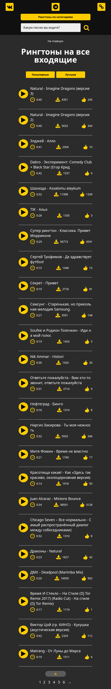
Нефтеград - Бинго (46, 403)
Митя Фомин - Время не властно (59, 451)
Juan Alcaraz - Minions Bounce (55, 498)
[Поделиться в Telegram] (56, 7)
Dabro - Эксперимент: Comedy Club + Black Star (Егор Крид (61, 164)
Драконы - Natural (46, 551)
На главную (55, 41)
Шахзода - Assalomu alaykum (55, 188)
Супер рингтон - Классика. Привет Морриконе (60, 233)
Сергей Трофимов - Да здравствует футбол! (61, 259)
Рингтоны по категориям (55, 17)
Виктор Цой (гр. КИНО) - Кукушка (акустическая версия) (59, 627)
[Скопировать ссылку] (101, 7)
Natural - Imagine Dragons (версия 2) (59, 117)
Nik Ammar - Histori (46, 356)
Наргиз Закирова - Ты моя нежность (60, 427)
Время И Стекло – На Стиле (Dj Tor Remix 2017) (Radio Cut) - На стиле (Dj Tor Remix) (60, 598)
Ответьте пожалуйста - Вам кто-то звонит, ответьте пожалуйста (60, 380)
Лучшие (70, 74)
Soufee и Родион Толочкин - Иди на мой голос (60, 333)
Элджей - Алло (43, 140)
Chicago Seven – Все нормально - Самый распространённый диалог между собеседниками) (60, 524)
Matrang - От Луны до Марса (55, 650)
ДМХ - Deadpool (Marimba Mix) (56, 572)
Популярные (40, 74)
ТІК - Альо (38, 209)
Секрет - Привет (44, 282)
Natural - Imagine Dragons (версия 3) (59, 91)
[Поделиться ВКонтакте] (10, 7)
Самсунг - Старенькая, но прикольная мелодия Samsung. (60, 307)
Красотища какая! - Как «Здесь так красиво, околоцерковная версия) (60, 475)
